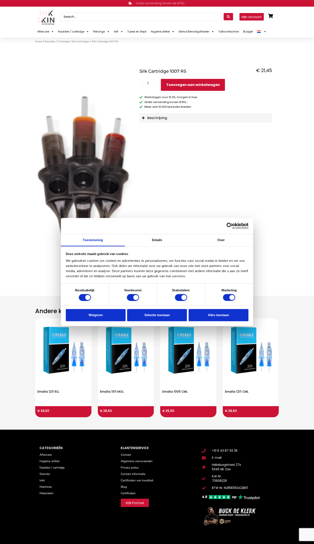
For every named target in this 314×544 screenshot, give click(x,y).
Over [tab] (221, 240)
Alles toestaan (218, 315)
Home (38, 41)
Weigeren (96, 315)
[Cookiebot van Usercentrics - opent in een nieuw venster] (229, 226)
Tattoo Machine (228, 31)
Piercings (99, 31)
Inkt (116, 31)
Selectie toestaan (157, 315)
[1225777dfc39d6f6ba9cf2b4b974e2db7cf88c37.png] (84, 171)
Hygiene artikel (160, 31)
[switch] (133, 297)
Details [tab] (157, 240)
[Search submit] (228, 16)
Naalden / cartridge (71, 31)
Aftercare (43, 31)
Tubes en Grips (137, 31)
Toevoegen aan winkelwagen (193, 84)
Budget (248, 31)
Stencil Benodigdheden (194, 31)
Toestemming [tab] (93, 240)
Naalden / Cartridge (57, 41)
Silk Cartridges (81, 41)
